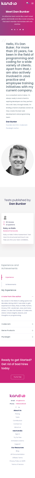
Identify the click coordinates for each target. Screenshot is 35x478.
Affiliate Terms (17, 458)
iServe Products (8, 330)
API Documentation (18, 454)
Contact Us (17, 424)
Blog (17, 451)
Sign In (17, 434)
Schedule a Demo (17, 441)
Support (17, 444)
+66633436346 (21, 404)
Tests (17, 417)
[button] (28, 3)
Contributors (17, 421)
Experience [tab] (10, 277)
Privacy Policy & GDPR (17, 461)
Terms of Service (18, 464)
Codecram (6, 324)
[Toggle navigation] (32, 3)
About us (17, 427)
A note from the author (11, 296)
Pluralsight (5, 337)
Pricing (17, 414)
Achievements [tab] (11, 284)
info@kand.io (20, 401)
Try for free (17, 377)
